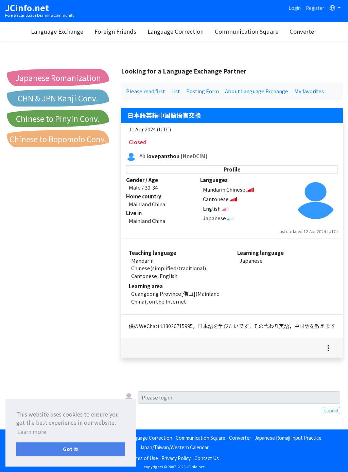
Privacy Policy (176, 458)
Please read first (145, 91)
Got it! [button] (71, 448)
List (175, 91)
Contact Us (206, 458)
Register (315, 7)
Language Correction (175, 31)
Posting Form (202, 91)
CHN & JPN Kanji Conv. (58, 98)
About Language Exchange (256, 91)
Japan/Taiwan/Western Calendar (174, 447)
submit (331, 410)
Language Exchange (57, 31)
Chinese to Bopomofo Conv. (58, 138)
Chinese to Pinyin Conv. (58, 118)
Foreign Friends (115, 31)
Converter (303, 31)
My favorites (309, 91)
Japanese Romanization (58, 77)
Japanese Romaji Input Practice (288, 437)
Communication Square (246, 31)
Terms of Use (143, 458)
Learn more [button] (31, 431)
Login (295, 7)
